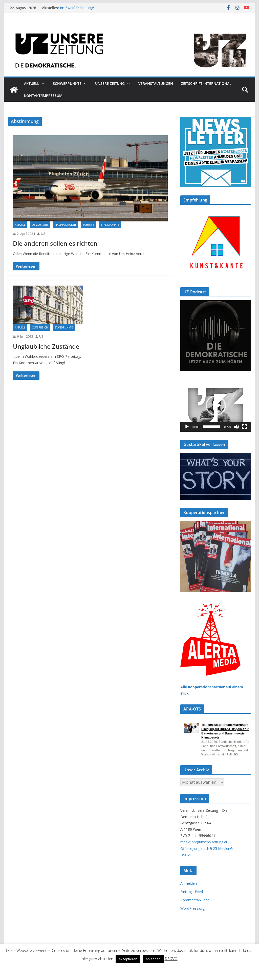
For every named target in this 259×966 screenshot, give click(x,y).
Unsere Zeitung (110, 83)
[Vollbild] (244, 426)
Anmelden (188, 883)
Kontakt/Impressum (43, 95)
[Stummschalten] (236, 426)
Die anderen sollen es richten (56, 243)
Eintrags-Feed (191, 891)
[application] (215, 405)
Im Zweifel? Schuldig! (77, 7)
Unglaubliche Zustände (46, 346)
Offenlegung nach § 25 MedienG (206, 848)
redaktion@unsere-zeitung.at (203, 842)
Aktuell (31, 83)
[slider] (211, 426)
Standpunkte (110, 224)
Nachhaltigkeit (65, 224)
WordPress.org (192, 908)
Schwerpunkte (67, 83)
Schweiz (88, 224)
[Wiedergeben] (186, 426)
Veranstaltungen (155, 83)
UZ (43, 234)
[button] (42, 83)
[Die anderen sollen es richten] (90, 178)
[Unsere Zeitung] (129, 28)
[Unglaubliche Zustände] (48, 305)
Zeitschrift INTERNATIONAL (206, 83)
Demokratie (40, 224)
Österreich (40, 327)
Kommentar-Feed (194, 900)
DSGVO (186, 854)
